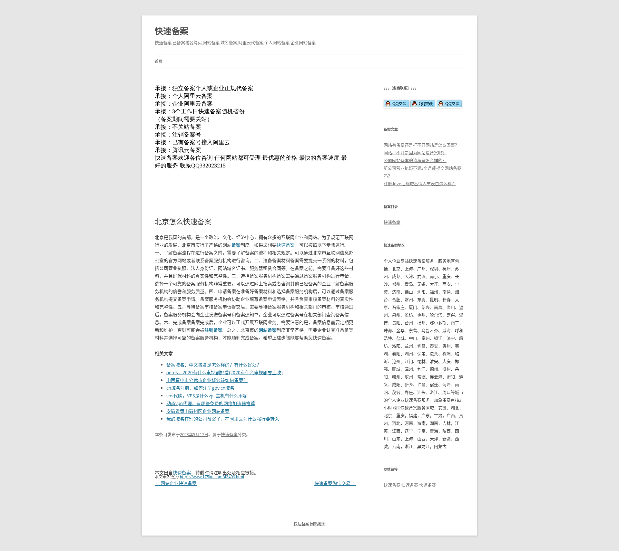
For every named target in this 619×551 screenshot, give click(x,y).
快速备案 (171, 31)
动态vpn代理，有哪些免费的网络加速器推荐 (210, 403)
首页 (158, 61)
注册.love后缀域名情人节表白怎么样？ (420, 183)
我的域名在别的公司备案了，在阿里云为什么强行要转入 (222, 419)
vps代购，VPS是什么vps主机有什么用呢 (206, 396)
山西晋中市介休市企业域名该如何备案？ (207, 380)
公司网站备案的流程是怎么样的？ (415, 160)
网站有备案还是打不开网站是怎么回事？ (421, 145)
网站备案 (268, 330)
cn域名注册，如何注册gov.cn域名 (200, 388)
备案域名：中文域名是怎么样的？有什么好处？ (213, 365)
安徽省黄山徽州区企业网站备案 (198, 411)
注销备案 (213, 330)
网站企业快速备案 (176, 483)
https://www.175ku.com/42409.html (212, 477)
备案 (236, 245)
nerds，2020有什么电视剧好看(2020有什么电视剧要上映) (224, 372)
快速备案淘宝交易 (335, 483)
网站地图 (318, 524)
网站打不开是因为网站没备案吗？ (415, 153)
